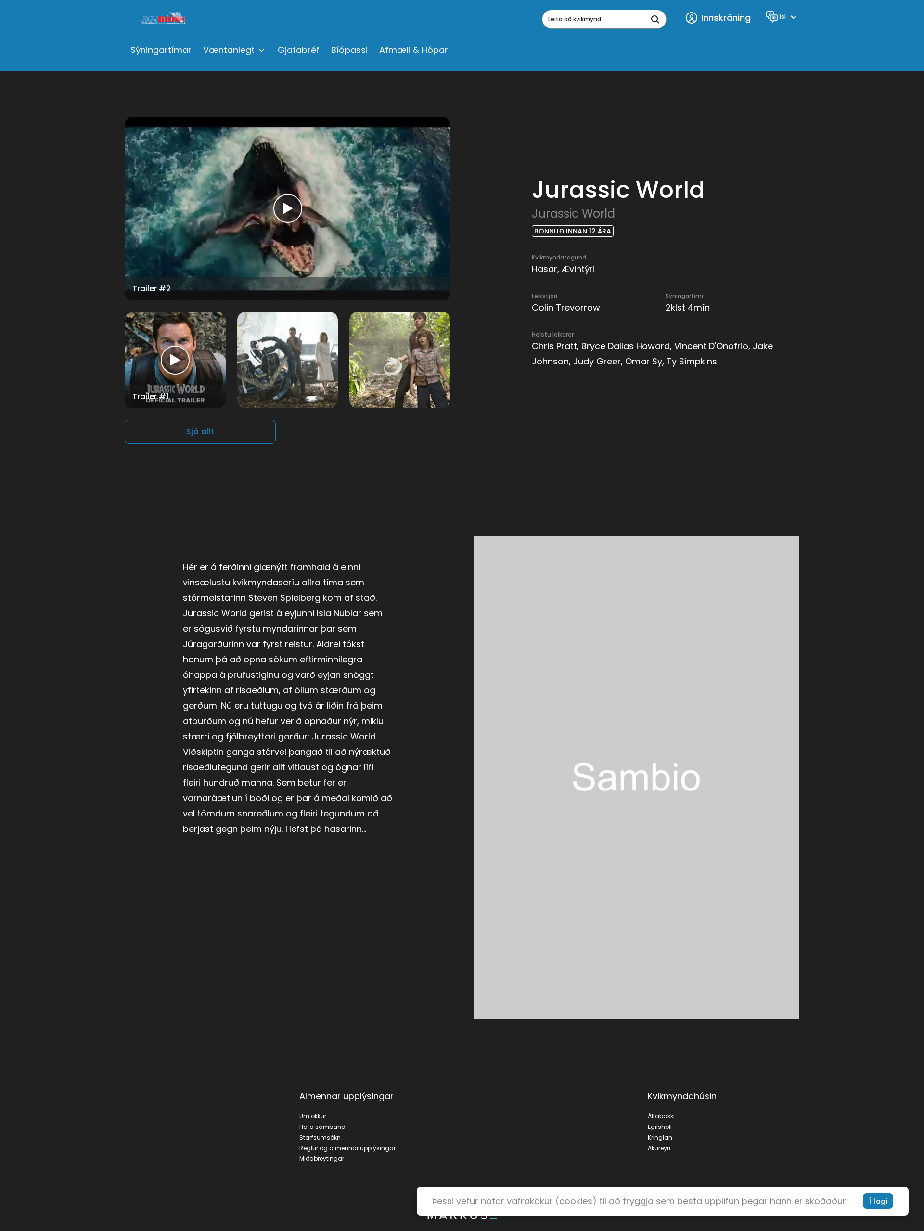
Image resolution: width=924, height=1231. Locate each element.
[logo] (164, 19)
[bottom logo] (462, 1217)
